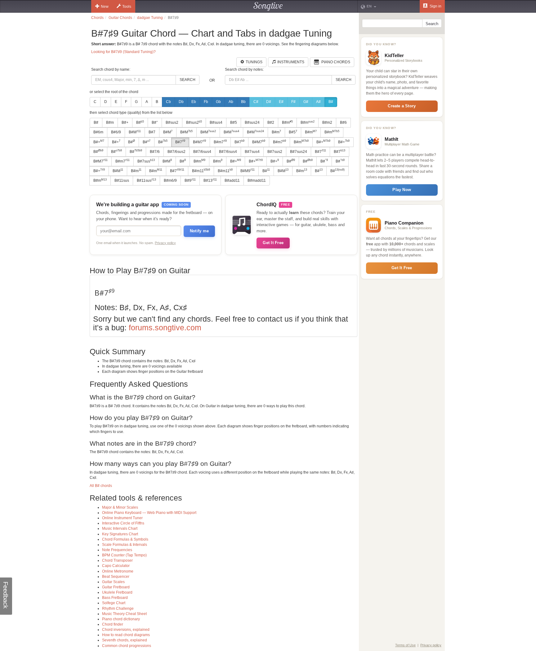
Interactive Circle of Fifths (123, 523)
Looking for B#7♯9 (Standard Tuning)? (123, 52)
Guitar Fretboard (116, 587)
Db (181, 102)
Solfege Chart (113, 603)
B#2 (270, 122)
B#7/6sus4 (202, 151)
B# (330, 102)
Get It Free (273, 242)
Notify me (199, 231)
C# (255, 102)
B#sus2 (172, 122)
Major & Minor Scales (120, 507)
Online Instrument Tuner (122, 518)
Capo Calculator (116, 566)
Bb (243, 102)
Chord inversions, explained (126, 629)
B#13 (210, 180)
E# (281, 102)
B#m (110, 122)
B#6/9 (116, 132)
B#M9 (247, 170)
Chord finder (112, 624)
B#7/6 (155, 151)
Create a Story (402, 106)
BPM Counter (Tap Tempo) (124, 555)
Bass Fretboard (115, 597)
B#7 (152, 132)
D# (268, 102)
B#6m (98, 132)
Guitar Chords (120, 18)
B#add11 (232, 180)
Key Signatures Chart (120, 534)
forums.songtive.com (165, 327)
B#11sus (121, 180)
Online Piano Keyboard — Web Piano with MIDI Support (149, 513)
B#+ (125, 122)
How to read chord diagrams (126, 635)
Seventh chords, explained (124, 640)
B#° (155, 122)
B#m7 (220, 141)
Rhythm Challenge (118, 608)
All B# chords (101, 486)
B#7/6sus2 (176, 151)
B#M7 (199, 141)
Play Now (401, 189)
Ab (231, 102)
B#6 (343, 122)
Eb (193, 102)
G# (305, 102)
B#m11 (201, 170)
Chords (97, 18)
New (105, 6)
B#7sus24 (298, 151)
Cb (168, 102)
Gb (218, 102)
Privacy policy (165, 243)
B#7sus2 (274, 151)
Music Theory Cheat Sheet (124, 614)
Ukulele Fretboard (117, 592)
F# (293, 102)
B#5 (233, 122)
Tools (126, 6)
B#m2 (327, 122)
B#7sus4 (252, 151)
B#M (135, 132)
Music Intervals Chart (119, 528)
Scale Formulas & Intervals (124, 544)
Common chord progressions (126, 646)
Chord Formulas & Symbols (125, 539)
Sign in (435, 6)
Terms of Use (405, 645)
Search (187, 80)
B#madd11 (257, 180)
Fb (206, 102)
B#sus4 (216, 122)
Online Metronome (117, 571)
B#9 (190, 180)
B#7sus (146, 160)
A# (318, 102)
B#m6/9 (170, 180)
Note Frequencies (117, 550)
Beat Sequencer (115, 576)
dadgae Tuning (150, 18)
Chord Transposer (117, 560)
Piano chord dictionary (121, 619)
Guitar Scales (113, 582)
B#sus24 (252, 122)
